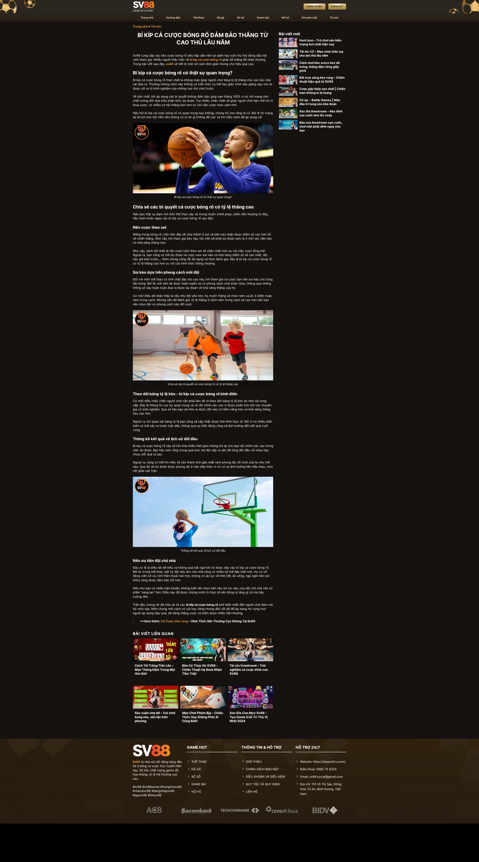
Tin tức (334, 17)
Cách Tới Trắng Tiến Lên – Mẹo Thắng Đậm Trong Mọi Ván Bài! (155, 669)
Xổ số (240, 17)
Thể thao (198, 17)
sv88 (169, 64)
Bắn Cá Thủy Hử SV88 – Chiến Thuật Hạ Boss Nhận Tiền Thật (202, 669)
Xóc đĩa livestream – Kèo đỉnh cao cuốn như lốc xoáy (321, 113)
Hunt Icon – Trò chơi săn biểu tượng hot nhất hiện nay (320, 42)
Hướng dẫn (173, 17)
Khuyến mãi (309, 17)
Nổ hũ (285, 17)
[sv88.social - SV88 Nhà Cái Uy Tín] (151, 6)
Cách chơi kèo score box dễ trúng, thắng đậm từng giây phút (319, 66)
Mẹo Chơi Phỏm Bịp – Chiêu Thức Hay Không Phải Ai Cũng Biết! (202, 717)
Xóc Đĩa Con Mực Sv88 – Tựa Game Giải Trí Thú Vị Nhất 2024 (249, 717)
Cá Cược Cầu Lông (174, 621)
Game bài (263, 17)
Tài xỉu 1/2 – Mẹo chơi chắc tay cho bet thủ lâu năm (321, 53)
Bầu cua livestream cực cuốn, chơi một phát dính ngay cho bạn (320, 126)
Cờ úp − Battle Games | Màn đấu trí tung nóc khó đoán (319, 102)
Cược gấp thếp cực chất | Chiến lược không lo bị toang (322, 91)
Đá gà (220, 17)
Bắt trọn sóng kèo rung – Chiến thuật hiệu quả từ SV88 (322, 79)
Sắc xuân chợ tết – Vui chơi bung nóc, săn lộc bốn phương (155, 717)
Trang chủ (147, 17)
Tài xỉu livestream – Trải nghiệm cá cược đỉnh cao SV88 (249, 669)
